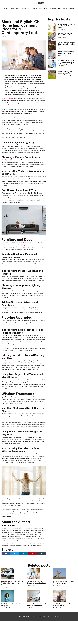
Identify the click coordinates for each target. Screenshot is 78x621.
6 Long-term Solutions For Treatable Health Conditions (36, 582)
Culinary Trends (14, 8)
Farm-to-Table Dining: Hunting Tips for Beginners (63, 582)
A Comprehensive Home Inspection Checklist (66, 52)
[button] (6, 553)
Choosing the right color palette (11, 160)
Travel (35, 8)
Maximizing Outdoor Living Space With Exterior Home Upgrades (66, 73)
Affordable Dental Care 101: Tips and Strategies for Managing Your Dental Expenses (66, 63)
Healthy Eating (26, 8)
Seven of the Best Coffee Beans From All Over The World (66, 44)
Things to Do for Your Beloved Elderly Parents (66, 34)
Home (5, 8)
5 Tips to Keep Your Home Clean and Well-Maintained (38, 604)
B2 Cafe (39, 3)
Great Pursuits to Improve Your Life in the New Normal (66, 26)
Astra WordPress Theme (51, 616)
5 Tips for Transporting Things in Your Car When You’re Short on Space (12, 583)
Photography (43, 8)
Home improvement (8, 98)
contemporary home (27, 243)
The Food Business (69, 8)
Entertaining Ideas (55, 8)
